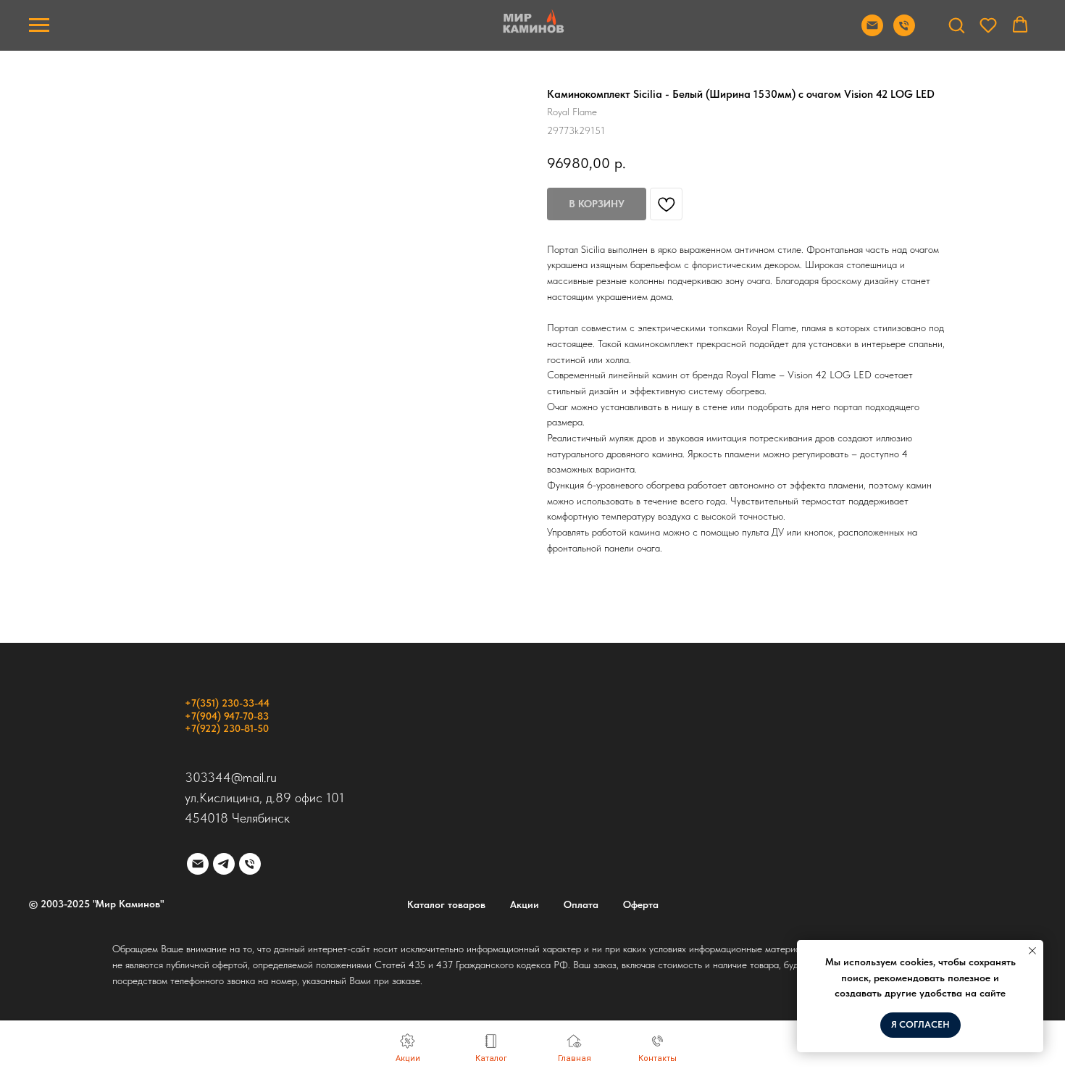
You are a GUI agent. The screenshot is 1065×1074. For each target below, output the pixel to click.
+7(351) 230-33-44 (227, 703)
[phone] (250, 864)
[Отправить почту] (872, 32)
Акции (524, 904)
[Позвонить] (904, 32)
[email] (198, 864)
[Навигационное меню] (39, 25)
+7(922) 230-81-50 (227, 728)
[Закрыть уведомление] (1032, 951)
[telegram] (224, 864)
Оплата (581, 904)
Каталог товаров (446, 904)
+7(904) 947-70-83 (227, 716)
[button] (956, 24)
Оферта (641, 904)
